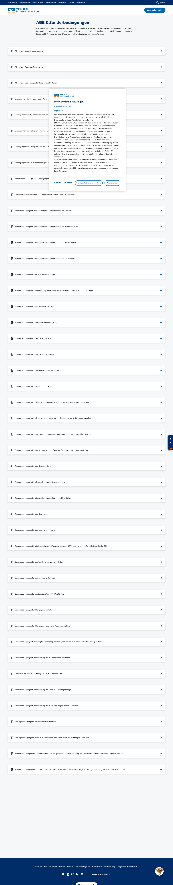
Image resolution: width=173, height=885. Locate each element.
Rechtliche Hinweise (66, 867)
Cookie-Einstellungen (63, 182)
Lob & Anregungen (110, 867)
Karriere (71, 3)
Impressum (38, 867)
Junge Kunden (51, 3)
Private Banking (37, 3)
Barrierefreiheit (97, 867)
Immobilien (62, 3)
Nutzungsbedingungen (82, 867)
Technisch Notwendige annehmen (88, 183)
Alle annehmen (112, 183)
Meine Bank (81, 3)
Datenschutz (53, 867)
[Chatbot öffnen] (159, 871)
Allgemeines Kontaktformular (128, 867)
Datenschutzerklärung (63, 107)
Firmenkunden (25, 3)
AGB (45, 867)
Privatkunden (12, 3)
